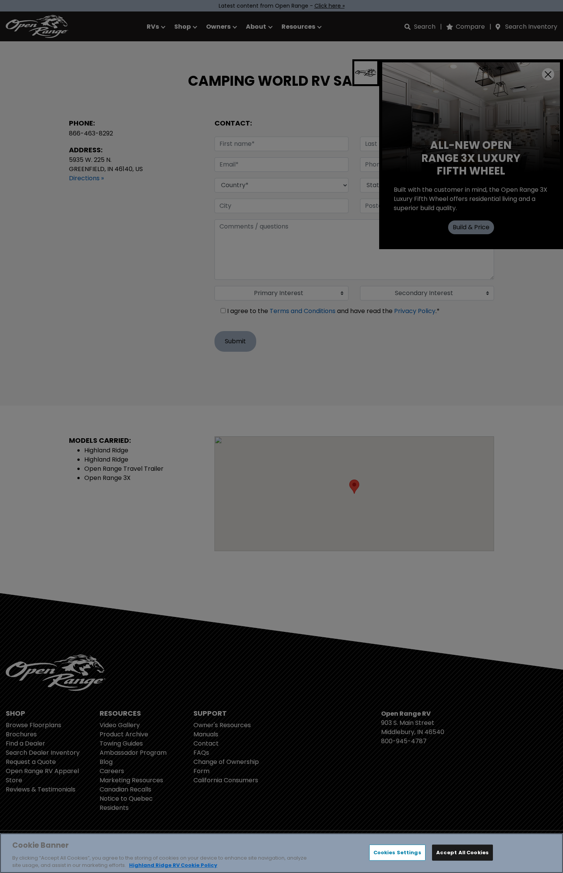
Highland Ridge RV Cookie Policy (173, 865)
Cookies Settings (397, 852)
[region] (281, 853)
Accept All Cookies (462, 852)
